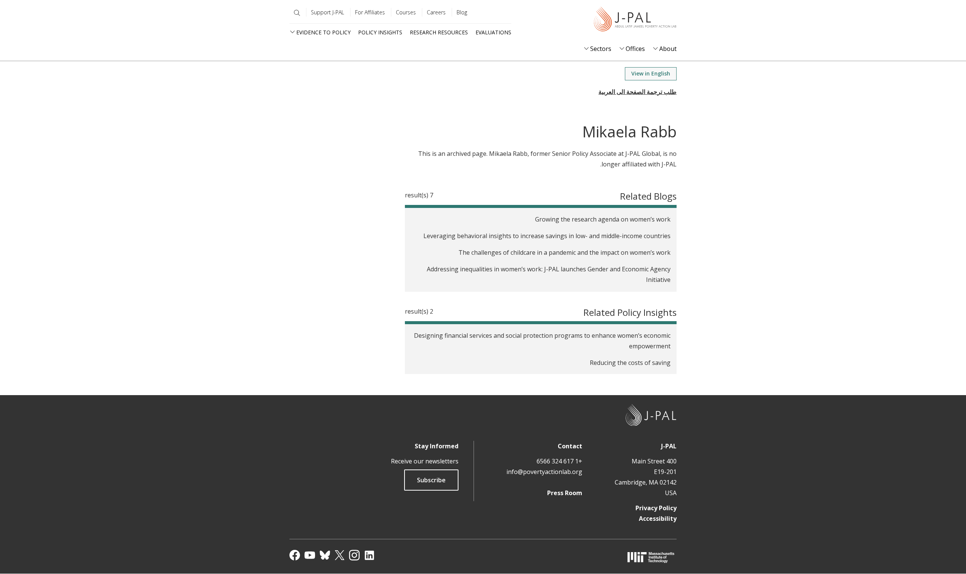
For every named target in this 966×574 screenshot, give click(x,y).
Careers (436, 12)
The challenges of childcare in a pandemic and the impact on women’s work (564, 252)
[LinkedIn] (369, 555)
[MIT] (651, 557)
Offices (635, 48)
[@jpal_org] (354, 555)
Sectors (600, 48)
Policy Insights (380, 32)
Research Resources (439, 32)
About (668, 48)
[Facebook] (294, 555)
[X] (340, 555)
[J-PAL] (635, 20)
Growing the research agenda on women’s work (603, 219)
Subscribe (431, 480)
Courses (406, 12)
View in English (650, 73)
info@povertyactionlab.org (544, 472)
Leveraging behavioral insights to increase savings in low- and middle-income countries (547, 236)
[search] (295, 12)
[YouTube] (310, 555)
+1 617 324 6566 (559, 461)
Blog (462, 12)
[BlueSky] (325, 555)
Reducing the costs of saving (630, 363)
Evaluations (493, 32)
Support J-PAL (327, 12)
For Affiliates (370, 12)
